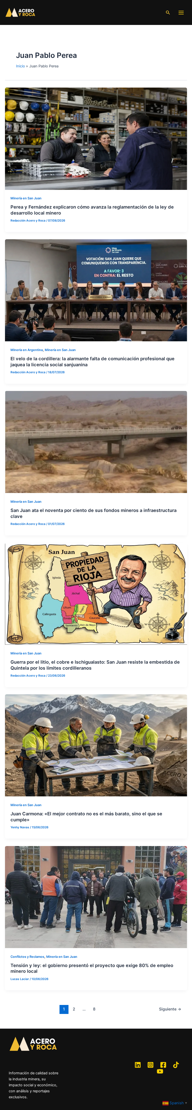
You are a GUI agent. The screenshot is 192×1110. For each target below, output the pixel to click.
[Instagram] (150, 1065)
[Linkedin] (137, 1065)
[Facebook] (163, 1065)
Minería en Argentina (26, 350)
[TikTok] (176, 1065)
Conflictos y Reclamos (27, 957)
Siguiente (170, 1009)
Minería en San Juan (26, 198)
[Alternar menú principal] (181, 12)
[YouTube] (160, 1071)
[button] (168, 12)
